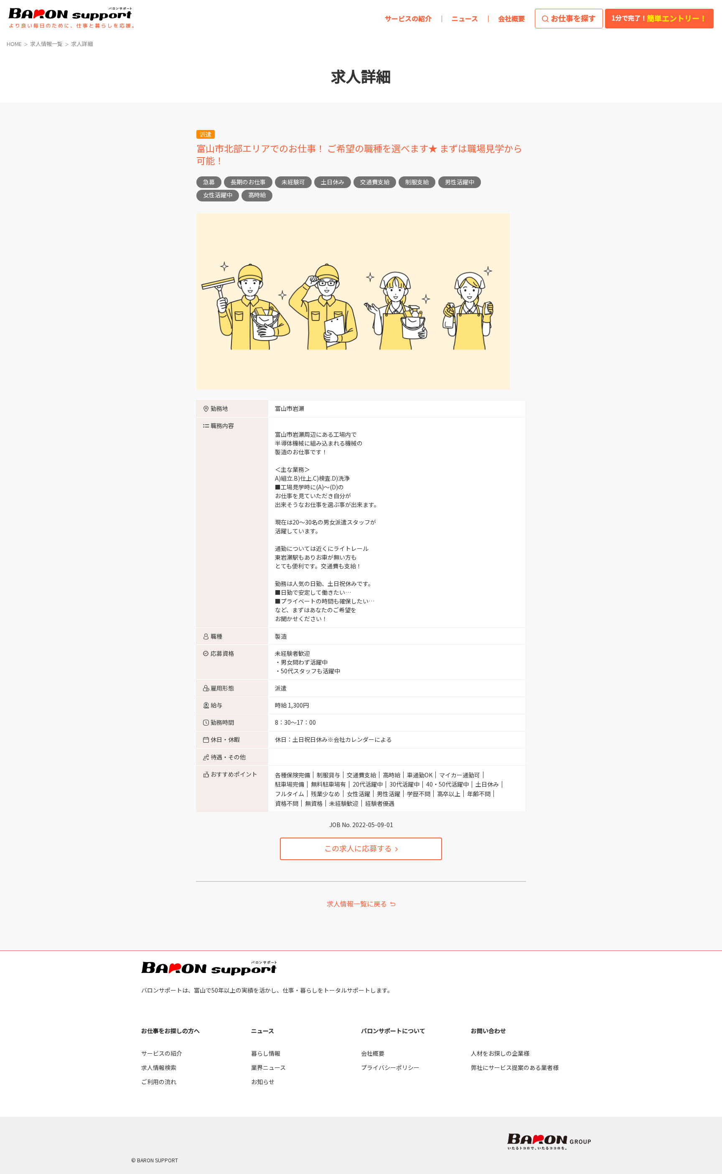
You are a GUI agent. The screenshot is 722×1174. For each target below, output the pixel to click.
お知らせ (263, 1081)
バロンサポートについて (393, 1030)
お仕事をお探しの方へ (170, 1030)
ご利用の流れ (158, 1081)
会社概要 (372, 1053)
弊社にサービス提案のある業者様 (515, 1067)
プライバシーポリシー (390, 1067)
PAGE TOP (696, 987)
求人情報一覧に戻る (357, 904)
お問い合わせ (488, 1030)
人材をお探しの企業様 (500, 1053)
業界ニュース (268, 1067)
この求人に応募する (358, 848)
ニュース (262, 1030)
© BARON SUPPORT (154, 1160)
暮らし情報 (265, 1053)
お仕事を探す (573, 18)
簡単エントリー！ (659, 18)
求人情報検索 (158, 1067)
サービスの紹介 (161, 1053)
